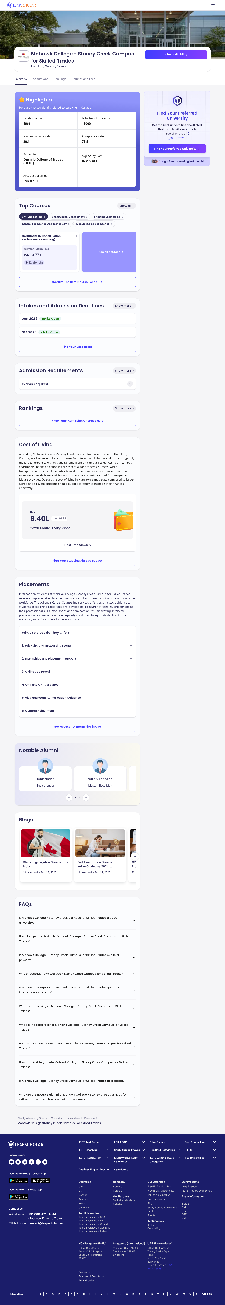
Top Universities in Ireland (93, 1231)
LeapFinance (189, 1186)
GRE (184, 1214)
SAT (184, 1207)
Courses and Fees (83, 79)
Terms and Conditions (91, 1276)
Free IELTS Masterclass (160, 1190)
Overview (21, 79)
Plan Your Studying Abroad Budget (77, 561)
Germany (84, 1207)
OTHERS (207, 1294)
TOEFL (185, 1203)
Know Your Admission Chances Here (78, 421)
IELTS (150, 1224)
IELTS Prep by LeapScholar (197, 1190)
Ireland (82, 1203)
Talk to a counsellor (158, 1194)
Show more (123, 306)
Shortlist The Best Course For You (75, 282)
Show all (125, 206)
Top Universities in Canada (94, 1224)
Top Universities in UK (91, 1220)
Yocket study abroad (125, 1200)
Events (151, 1215)
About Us (118, 1186)
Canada (83, 1194)
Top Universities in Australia (94, 1227)
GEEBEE (117, 1203)
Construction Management (69, 216)
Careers (117, 1190)
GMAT (185, 1217)
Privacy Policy (87, 1271)
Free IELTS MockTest (159, 1186)
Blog (150, 1203)
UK (80, 1190)
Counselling (154, 1228)
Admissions (40, 79)
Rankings (60, 79)
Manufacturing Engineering (94, 223)
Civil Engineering (33, 216)
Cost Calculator (156, 1199)
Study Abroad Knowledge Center (162, 1209)
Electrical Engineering (108, 216)
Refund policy (86, 1280)
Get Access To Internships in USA (77, 727)
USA (81, 1186)
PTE (184, 1210)
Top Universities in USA (92, 1217)
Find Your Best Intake (77, 347)
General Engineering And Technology (46, 223)
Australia (83, 1199)
